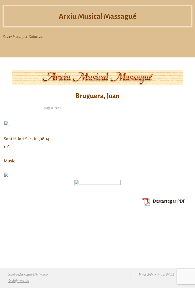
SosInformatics (18, 281)
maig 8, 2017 (52, 108)
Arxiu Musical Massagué (98, 16)
